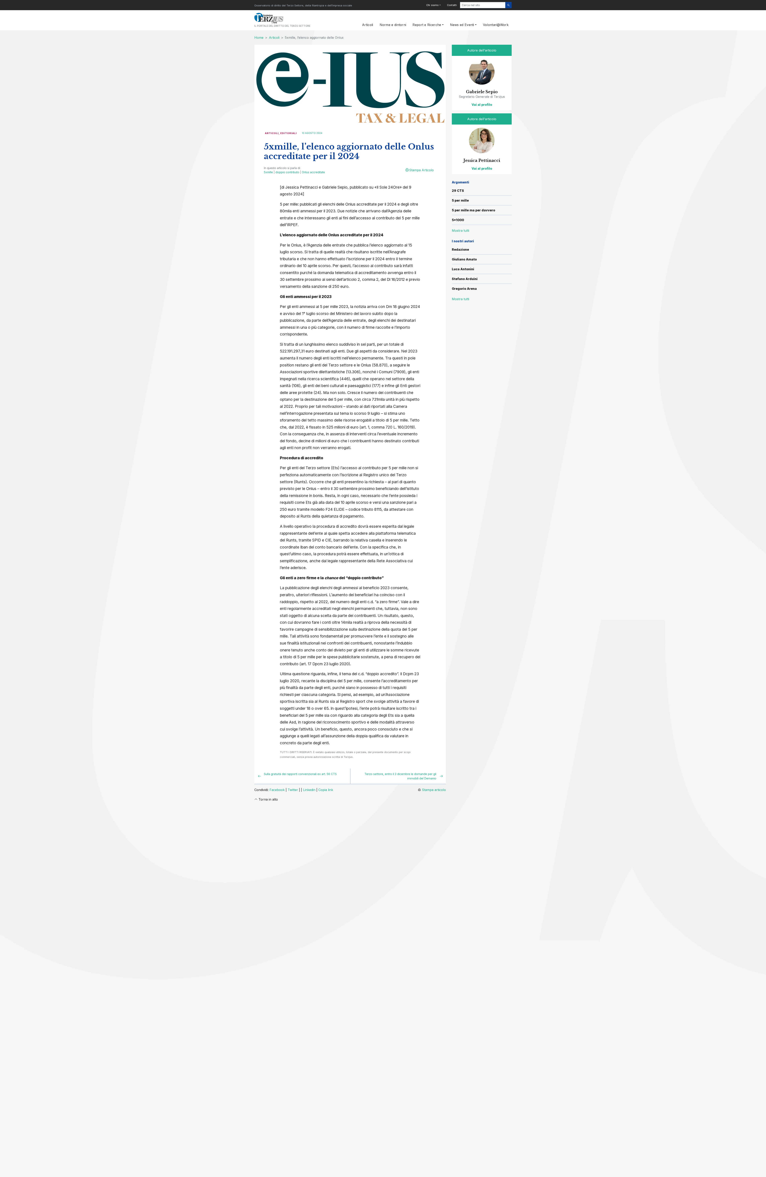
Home (259, 38)
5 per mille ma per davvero (473, 210)
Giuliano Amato (464, 259)
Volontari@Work (495, 25)
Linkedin (309, 790)
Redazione (460, 249)
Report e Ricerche (427, 25)
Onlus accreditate (313, 172)
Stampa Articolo (421, 170)
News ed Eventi (462, 25)
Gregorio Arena (464, 289)
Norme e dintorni (393, 25)
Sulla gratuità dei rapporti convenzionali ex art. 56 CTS (300, 774)
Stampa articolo (434, 790)
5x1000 (458, 220)
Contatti (452, 5)
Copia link (325, 790)
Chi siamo (432, 5)
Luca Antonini (463, 269)
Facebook (277, 790)
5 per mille (460, 200)
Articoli (367, 25)
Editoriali (288, 133)
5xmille (268, 172)
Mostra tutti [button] (460, 231)
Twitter (293, 790)
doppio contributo (287, 172)
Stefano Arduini (465, 279)
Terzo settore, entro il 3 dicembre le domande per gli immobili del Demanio (400, 776)
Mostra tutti (460, 299)
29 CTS (458, 191)
